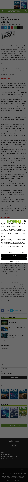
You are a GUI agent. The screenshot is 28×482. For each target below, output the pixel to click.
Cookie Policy (10, 261)
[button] (25, 221)
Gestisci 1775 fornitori (10, 251)
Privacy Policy (17, 261)
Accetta (14, 255)
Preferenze (14, 259)
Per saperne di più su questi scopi (21, 251)
